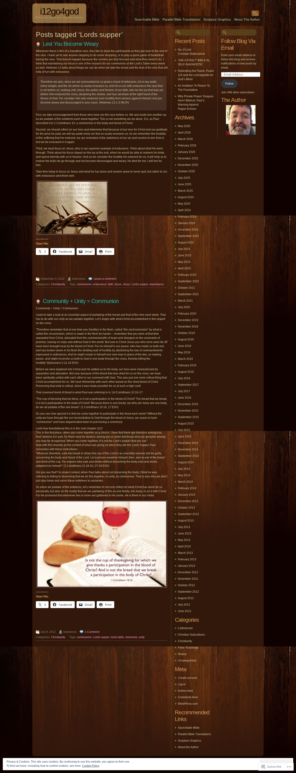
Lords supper (140, 284)
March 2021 (185, 300)
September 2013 (188, 514)
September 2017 (188, 384)
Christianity (58, 284)
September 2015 (188, 417)
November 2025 (188, 165)
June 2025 (184, 184)
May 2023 (184, 262)
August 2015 (186, 423)
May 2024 (184, 203)
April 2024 (184, 210)
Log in (182, 684)
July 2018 (184, 378)
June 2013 (184, 533)
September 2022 (188, 281)
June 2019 (184, 346)
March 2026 (185, 139)
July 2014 (184, 468)
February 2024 (187, 216)
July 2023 (184, 249)
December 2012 (188, 572)
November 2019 (188, 326)
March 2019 (185, 359)
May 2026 (184, 126)
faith (110, 284)
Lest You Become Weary (71, 44)
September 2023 (188, 236)
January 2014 (186, 494)
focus (118, 284)
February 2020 (187, 313)
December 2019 (188, 320)
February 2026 (187, 145)
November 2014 (188, 449)
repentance (156, 284)
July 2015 (184, 430)
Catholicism (185, 628)
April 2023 (184, 268)
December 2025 (188, 158)
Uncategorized (187, 660)
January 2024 (186, 223)
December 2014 (188, 443)
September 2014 (188, 456)
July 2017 (184, 391)
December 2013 (188, 501)
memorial (131, 637)
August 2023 (186, 242)
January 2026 (186, 152)
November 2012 (188, 578)
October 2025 (186, 171)
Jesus (126, 284)
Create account (187, 677)
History (182, 654)
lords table (117, 637)
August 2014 (186, 462)
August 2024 (186, 197)
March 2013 (185, 553)
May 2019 (184, 352)
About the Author (247, 19)
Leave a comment (105, 278)
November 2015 (188, 410)
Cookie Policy (90, 765)
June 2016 (184, 397)
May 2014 (184, 475)
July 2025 (184, 177)
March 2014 (185, 481)
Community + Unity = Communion (81, 301)
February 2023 (187, 274)
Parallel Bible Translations (181, 19)
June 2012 (184, 611)
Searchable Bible (147, 19)
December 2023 (188, 229)
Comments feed (188, 697)
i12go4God (59, 11)
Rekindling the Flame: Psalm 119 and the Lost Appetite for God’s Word (196, 75)
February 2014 (187, 488)
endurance (100, 284)
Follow (229, 83)
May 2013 (184, 540)
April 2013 (184, 546)
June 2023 (184, 255)
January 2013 (186, 565)
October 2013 (186, 507)
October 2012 (186, 585)
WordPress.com (188, 703)
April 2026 (184, 132)
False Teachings (188, 647)
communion (84, 284)
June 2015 (184, 436)
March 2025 (185, 190)
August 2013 (186, 520)
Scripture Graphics (217, 19)
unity (142, 637)
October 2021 (186, 287)
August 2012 (186, 598)
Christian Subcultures (191, 634)
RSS (255, 13)
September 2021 (188, 294)
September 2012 (188, 591)
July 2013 (184, 527)
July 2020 (184, 307)
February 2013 (187, 559)
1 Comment (92, 632)
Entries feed (185, 690)
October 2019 (186, 333)
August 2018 (186, 371)
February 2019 (187, 365)
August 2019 (186, 339)
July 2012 (184, 604)
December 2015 (188, 404)
